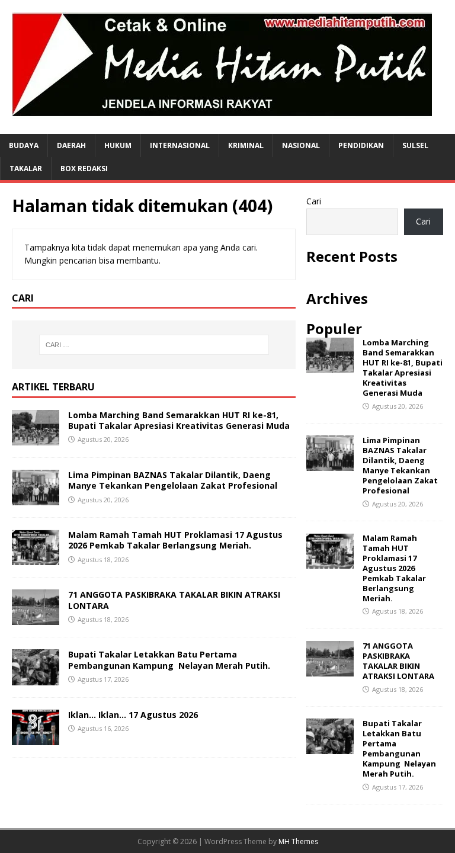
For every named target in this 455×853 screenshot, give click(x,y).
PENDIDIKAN (361, 145)
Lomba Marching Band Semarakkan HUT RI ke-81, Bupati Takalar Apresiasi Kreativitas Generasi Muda (179, 420)
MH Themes (298, 841)
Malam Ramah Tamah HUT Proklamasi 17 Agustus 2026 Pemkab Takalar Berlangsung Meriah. (175, 540)
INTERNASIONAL (180, 145)
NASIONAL (301, 145)
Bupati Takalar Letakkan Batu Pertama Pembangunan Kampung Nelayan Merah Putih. (169, 660)
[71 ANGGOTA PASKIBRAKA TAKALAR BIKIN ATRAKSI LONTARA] (35, 618)
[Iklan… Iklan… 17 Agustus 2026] (35, 737)
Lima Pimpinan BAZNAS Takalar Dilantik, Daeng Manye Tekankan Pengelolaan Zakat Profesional (172, 480)
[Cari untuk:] (153, 345)
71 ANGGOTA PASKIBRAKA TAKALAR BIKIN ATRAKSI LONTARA (174, 600)
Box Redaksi (84, 168)
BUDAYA (24, 145)
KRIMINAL (246, 145)
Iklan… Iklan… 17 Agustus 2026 (133, 714)
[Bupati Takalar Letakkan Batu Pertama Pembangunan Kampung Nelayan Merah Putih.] (35, 678)
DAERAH (71, 145)
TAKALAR (25, 168)
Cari (313, 201)
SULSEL (415, 145)
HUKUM (118, 145)
